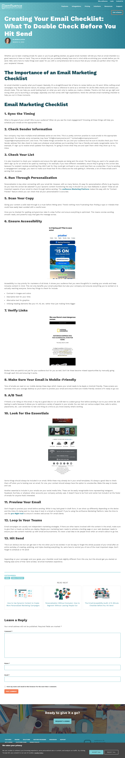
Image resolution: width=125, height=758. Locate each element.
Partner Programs (39, 739)
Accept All (96, 752)
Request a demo (62, 721)
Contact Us (119, 1)
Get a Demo (117, 12)
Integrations (76, 6)
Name (7, 663)
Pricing (87, 6)
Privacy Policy (34, 742)
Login (112, 1)
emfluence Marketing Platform (75, 189)
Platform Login (21, 742)
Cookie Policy (38, 753)
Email (7, 578)
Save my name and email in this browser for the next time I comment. (32, 686)
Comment (8, 631)
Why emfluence (103, 1)
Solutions (97, 6)
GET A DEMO (8, 742)
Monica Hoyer (20, 39)
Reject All (111, 752)
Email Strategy (17, 578)
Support (119, 6)
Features (64, 6)
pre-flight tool (17, 514)
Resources (108, 6)
